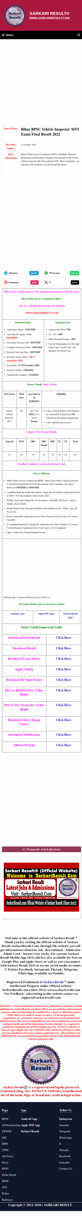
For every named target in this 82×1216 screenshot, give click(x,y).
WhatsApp (65, 1137)
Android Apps (17, 613)
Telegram (64, 1131)
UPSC (5, 1150)
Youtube (64, 1125)
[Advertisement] (41, 84)
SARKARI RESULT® (49, 13)
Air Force (7, 1156)
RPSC (5, 1168)
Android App (29, 1119)
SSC (4, 1137)
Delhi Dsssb (9, 1175)
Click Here (63, 637)
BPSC (5, 1119)
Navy (5, 1162)
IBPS (5, 1143)
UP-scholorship (11, 1125)
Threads (64, 1150)
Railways (7, 1199)
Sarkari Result (53, 982)
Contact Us (65, 1168)
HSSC (5, 1181)
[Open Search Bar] (79, 35)
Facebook (65, 1156)
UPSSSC (7, 1131)
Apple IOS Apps (46, 613)
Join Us (34, 273)
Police (5, 1193)
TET (4, 1187)
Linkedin (64, 1162)
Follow (34, 282)
